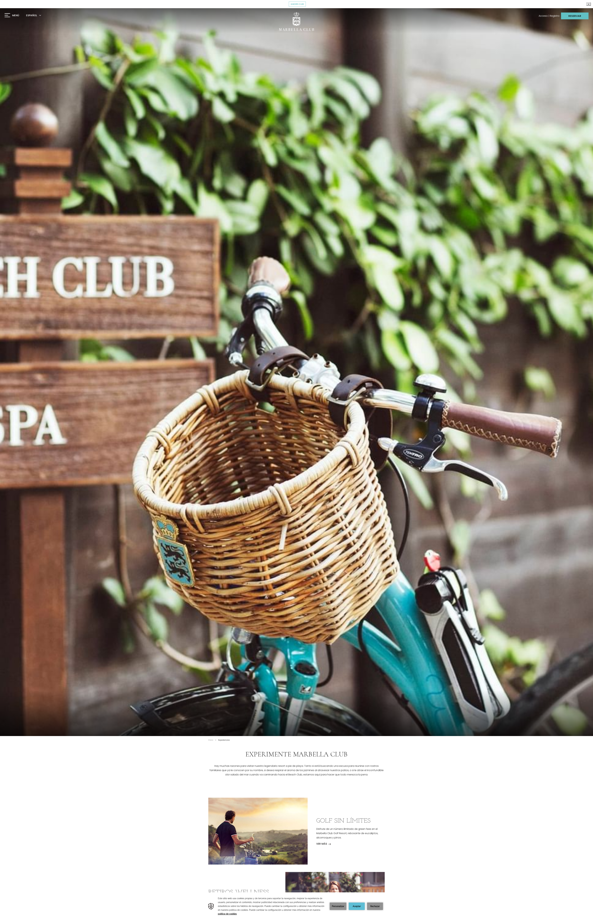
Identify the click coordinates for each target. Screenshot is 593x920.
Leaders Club (298, 4)
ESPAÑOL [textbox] (31, 15)
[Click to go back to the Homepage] (296, 21)
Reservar (574, 16)
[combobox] (37, 15)
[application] (296, 906)
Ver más (322, 844)
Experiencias (224, 740)
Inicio (210, 740)
